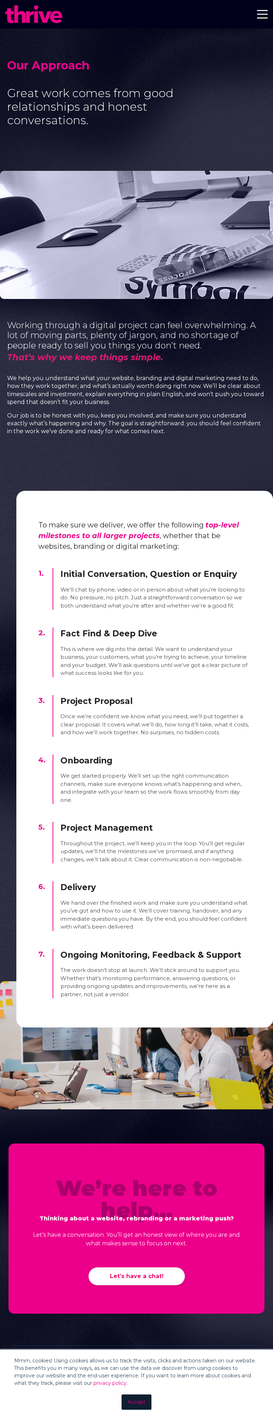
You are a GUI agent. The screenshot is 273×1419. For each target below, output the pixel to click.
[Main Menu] (262, 15)
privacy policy (110, 1383)
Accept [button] (136, 1402)
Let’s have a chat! (137, 1276)
